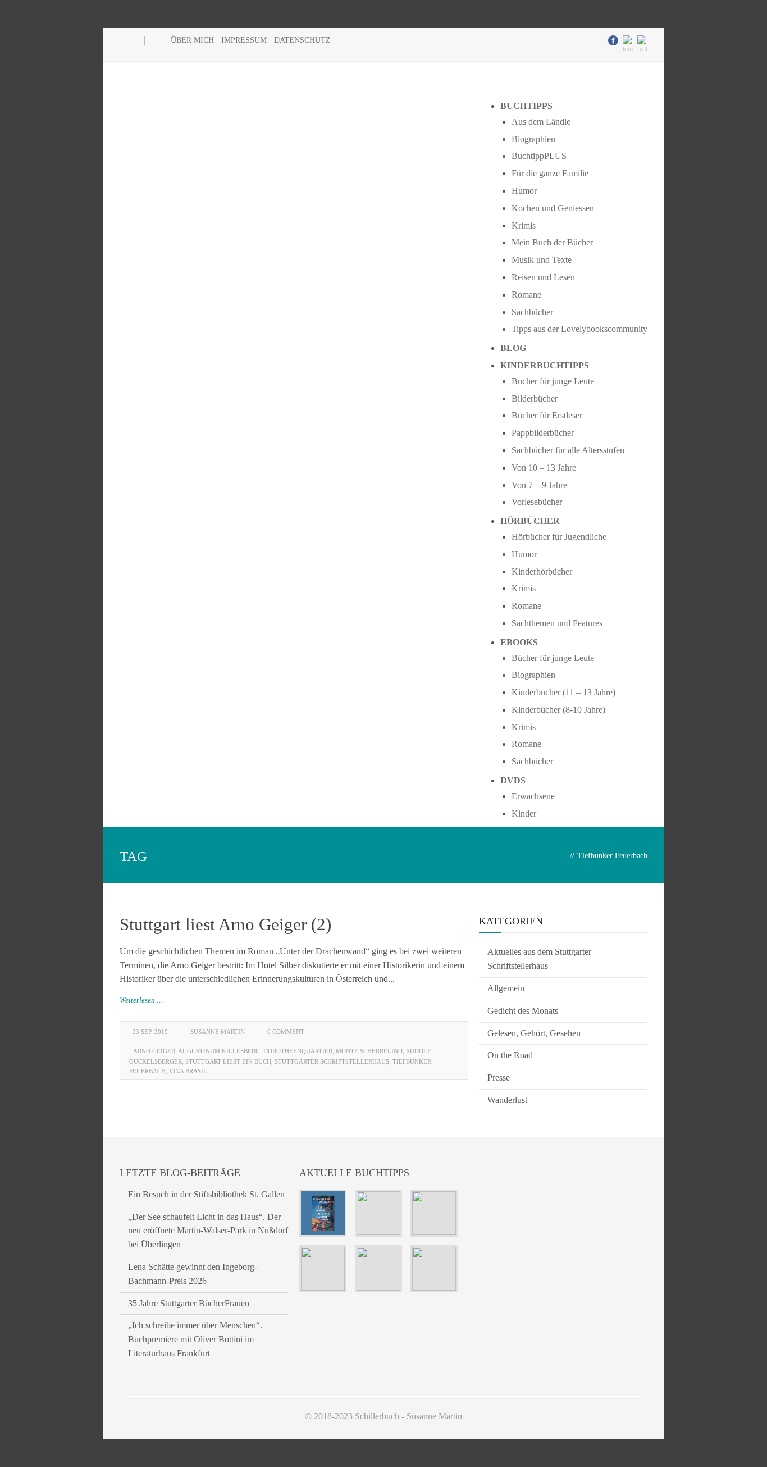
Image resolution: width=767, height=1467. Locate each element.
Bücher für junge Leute (553, 381)
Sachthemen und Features (557, 623)
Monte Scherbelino (369, 1050)
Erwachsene (533, 796)
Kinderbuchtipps (544, 365)
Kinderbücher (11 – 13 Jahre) (563, 692)
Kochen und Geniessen (553, 208)
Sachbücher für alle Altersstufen (568, 450)
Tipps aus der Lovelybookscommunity (579, 329)
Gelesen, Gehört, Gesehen (534, 1033)
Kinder (524, 813)
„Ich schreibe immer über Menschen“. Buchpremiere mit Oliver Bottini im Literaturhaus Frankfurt (195, 1339)
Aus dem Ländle (541, 121)
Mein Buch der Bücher (552, 242)
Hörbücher (530, 521)
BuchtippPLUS (539, 156)
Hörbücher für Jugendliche (559, 536)
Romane (526, 294)
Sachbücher (532, 312)
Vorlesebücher (537, 502)
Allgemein (505, 988)
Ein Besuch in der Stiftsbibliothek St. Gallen (206, 1194)
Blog (513, 348)
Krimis (524, 225)
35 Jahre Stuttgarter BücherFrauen (188, 1303)
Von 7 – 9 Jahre (539, 485)
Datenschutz (302, 40)
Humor (524, 190)
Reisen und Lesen (543, 277)
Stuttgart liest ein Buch (228, 1061)
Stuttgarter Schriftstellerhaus (332, 1061)
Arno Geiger (154, 1050)
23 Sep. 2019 (150, 1031)
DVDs (513, 780)
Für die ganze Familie (550, 173)
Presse (498, 1077)
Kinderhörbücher (542, 571)
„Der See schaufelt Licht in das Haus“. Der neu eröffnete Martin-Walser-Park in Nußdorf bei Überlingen (208, 1231)
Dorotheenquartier (297, 1050)
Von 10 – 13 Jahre (544, 467)
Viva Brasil (188, 1071)
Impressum (244, 40)
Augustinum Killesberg (219, 1050)
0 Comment (285, 1031)
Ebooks (519, 642)
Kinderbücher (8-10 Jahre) (558, 709)
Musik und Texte (542, 260)
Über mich (192, 40)
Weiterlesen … (141, 1000)
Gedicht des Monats (522, 1010)
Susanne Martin (217, 1031)
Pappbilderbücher (543, 433)
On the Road (510, 1055)
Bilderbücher (535, 398)
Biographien (533, 139)
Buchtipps (526, 106)
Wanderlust (507, 1100)
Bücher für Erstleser (547, 415)
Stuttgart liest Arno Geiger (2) (225, 924)
